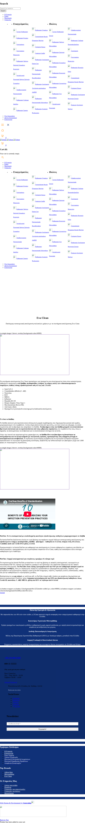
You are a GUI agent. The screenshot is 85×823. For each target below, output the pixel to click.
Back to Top (4, 820)
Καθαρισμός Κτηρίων (22, 38)
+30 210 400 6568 (12, 658)
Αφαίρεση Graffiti (40, 53)
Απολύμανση (74, 51)
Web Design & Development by (15, 803)
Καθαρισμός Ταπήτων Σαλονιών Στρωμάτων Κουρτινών (20, 65)
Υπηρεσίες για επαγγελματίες (14, 789)
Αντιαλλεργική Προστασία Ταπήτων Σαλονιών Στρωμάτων (21, 79)
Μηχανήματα (9, 793)
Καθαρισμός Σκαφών (22, 110)
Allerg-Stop (8, 772)
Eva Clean (8, 776)
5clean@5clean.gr (10, 682)
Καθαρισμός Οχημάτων (41, 30)
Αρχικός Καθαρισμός (22, 32)
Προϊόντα (7, 787)
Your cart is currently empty (9, 154)
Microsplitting (9, 774)
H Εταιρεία (8, 751)
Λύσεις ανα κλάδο (10, 785)
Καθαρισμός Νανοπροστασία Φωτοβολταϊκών (37, 74)
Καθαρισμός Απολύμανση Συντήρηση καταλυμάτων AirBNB (40, 88)
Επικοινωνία (8, 753)
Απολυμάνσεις (20, 44)
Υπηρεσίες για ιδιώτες (12, 791)
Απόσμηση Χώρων (40, 47)
